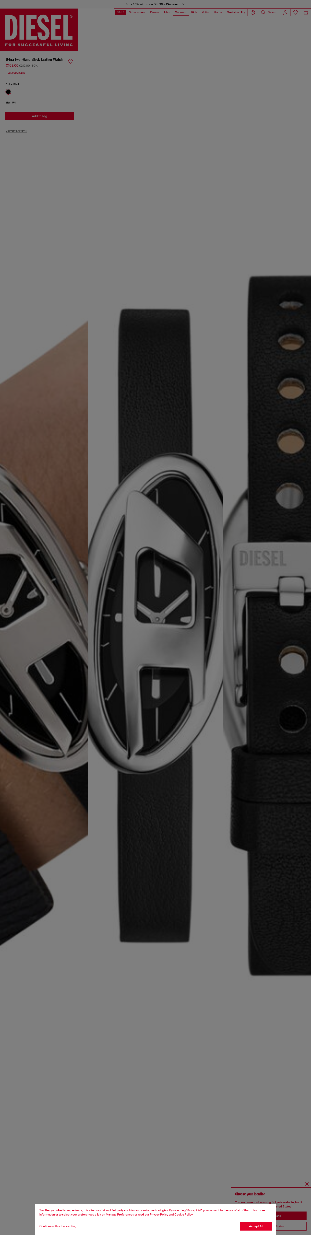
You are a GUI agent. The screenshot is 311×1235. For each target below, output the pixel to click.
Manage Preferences (120, 1214)
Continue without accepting (58, 1226)
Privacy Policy (159, 1214)
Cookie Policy (184, 1214)
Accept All (256, 1226)
